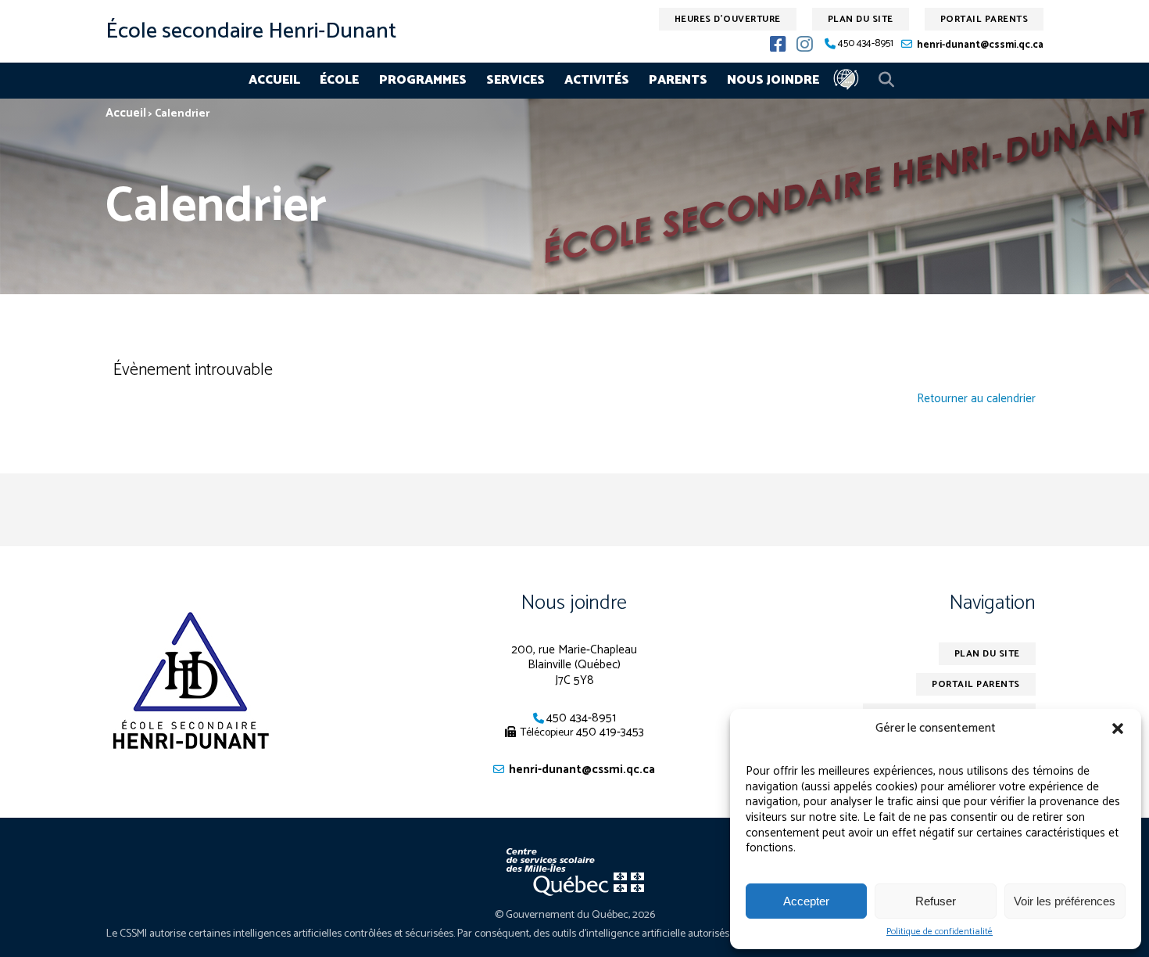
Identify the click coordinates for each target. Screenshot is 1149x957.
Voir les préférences (1064, 901)
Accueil (274, 80)
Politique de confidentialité (939, 931)
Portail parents (984, 19)
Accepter (806, 901)
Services (515, 80)
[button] (1118, 728)
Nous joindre (773, 80)
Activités (596, 80)
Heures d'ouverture (728, 19)
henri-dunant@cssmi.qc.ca (980, 45)
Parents (678, 80)
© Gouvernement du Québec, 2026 (575, 915)
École (339, 80)
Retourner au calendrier (976, 399)
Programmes (423, 80)
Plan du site (860, 19)
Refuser (935, 901)
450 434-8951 (865, 44)
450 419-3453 (610, 732)
